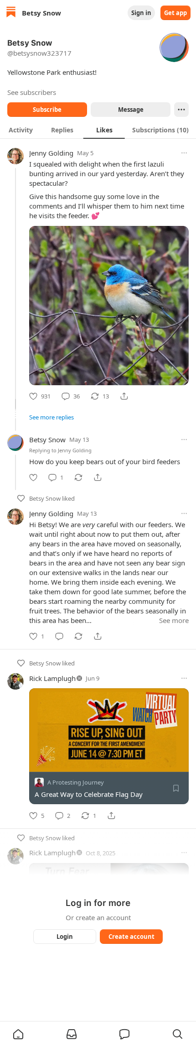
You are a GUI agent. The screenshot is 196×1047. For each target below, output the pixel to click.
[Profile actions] (181, 109)
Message (131, 109)
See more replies (51, 417)
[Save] (176, 788)
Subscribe (47, 109)
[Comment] (59, 636)
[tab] (20, 129)
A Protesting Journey (75, 783)
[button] (18, 1034)
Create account (131, 936)
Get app (175, 13)
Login (65, 936)
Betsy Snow (47, 439)
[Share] (124, 396)
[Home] (10, 13)
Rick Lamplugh (52, 678)
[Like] (33, 477)
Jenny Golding (51, 152)
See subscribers (31, 92)
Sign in (141, 13)
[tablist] (98, 129)
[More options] (184, 153)
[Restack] (78, 477)
